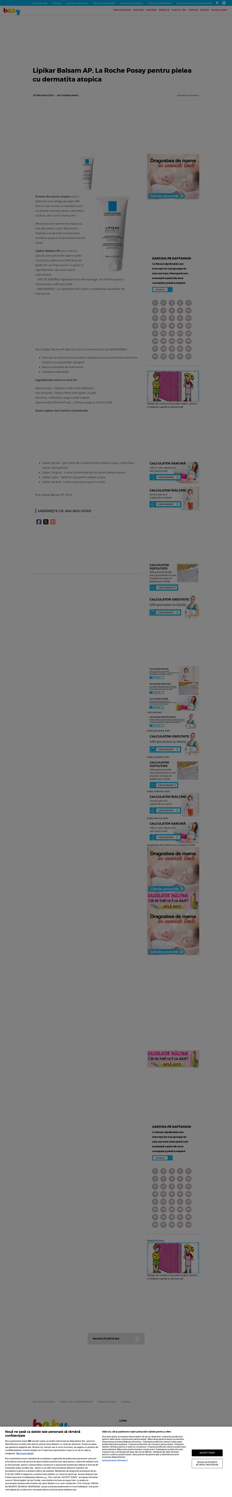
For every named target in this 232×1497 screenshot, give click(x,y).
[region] (116, 1462)
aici (45, 1477)
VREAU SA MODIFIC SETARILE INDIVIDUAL (207, 1463)
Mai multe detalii (24, 1453)
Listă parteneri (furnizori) (114, 1460)
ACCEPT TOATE (207, 1452)
